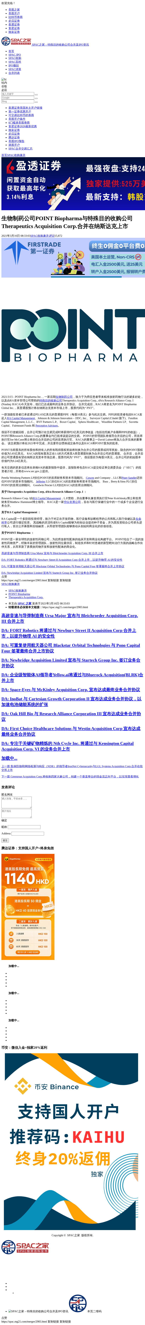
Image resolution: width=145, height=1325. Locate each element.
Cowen (90, 477)
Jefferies (40, 481)
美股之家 (14, 9)
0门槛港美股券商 (19, 122)
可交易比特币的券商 (21, 115)
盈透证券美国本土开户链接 (25, 107)
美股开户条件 (16, 118)
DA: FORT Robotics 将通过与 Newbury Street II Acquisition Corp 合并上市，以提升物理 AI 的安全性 (61, 559)
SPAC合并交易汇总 (20, 148)
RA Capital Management (21, 418)
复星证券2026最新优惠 (22, 126)
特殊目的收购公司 (50, 400)
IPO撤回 (13, 65)
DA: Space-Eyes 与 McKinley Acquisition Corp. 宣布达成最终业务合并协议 (70, 689)
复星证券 (14, 28)
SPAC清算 (14, 69)
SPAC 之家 (24, 603)
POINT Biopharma (19, 594)
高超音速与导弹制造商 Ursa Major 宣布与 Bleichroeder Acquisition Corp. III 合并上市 (52, 553)
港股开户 (14, 144)
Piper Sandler (129, 477)
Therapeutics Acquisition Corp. (25, 597)
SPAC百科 (14, 61)
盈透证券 (14, 24)
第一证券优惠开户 (19, 111)
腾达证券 (14, 137)
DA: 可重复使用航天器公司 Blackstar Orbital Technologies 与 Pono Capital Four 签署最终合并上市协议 (62, 566)
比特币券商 (15, 17)
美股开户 (14, 13)
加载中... (9, 758)
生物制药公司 (64, 396)
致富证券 (14, 31)
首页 (11, 51)
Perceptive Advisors (47, 425)
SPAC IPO (14, 54)
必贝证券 (14, 20)
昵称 (4, 826)
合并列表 (14, 72)
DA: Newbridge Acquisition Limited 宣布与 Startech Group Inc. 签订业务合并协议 (49, 572)
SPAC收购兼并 (16, 155)
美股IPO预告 (16, 141)
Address (6, 833)
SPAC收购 (14, 58)
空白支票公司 (72, 501)
